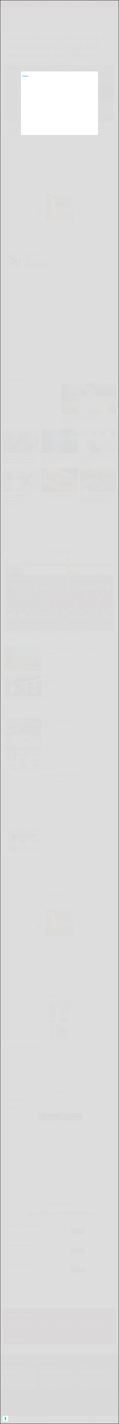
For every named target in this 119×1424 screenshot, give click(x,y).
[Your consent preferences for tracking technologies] (5, 1419)
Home (25, 76)
